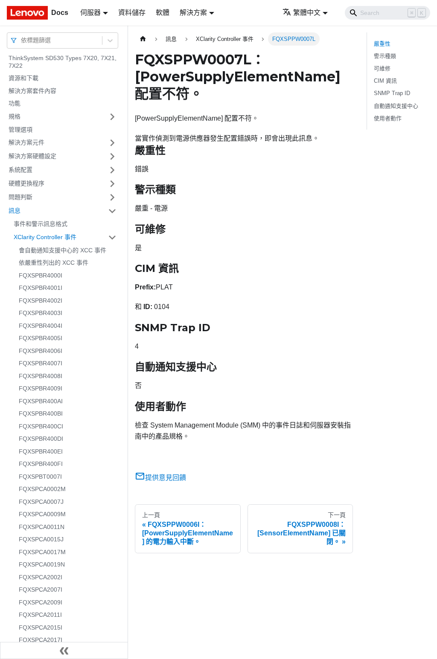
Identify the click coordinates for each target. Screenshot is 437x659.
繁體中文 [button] (306, 12)
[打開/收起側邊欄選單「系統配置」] (112, 170)
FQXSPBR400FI (41, 463)
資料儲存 (132, 12)
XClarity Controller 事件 (45, 237)
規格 (14, 116)
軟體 (162, 12)
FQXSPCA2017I (40, 639)
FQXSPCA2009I (40, 602)
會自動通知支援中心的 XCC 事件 (62, 250)
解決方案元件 (26, 142)
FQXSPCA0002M (42, 489)
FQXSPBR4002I (40, 300)
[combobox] (22, 40)
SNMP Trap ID (392, 93)
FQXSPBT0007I (40, 476)
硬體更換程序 (26, 183)
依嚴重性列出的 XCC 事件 (53, 262)
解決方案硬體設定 (32, 156)
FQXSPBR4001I (40, 287)
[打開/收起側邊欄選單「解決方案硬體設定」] (112, 156)
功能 (14, 103)
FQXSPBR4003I (40, 312)
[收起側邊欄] (64, 650)
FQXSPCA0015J (41, 539)
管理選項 (20, 129)
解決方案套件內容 (32, 90)
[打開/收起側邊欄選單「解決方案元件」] (112, 143)
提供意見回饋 (165, 477)
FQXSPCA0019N (42, 564)
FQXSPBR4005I (40, 338)
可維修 (382, 68)
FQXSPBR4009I (40, 388)
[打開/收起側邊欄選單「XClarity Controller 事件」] (112, 237)
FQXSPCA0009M (42, 514)
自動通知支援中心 (396, 106)
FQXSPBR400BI (41, 413)
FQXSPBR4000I (40, 275)
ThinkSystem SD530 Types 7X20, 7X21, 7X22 (63, 62)
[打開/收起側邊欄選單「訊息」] (112, 211)
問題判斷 (20, 197)
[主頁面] (143, 39)
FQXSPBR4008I (40, 376)
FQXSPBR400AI (41, 401)
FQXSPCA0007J (41, 501)
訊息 (14, 210)
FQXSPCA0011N (41, 526)
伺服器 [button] (90, 12)
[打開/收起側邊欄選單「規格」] (112, 117)
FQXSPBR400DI (41, 438)
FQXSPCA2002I (40, 577)
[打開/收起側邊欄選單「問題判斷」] (112, 197)
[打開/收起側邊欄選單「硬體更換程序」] (112, 184)
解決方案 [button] (193, 12)
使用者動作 (388, 118)
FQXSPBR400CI (41, 426)
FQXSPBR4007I (40, 363)
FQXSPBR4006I (40, 350)
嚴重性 (382, 43)
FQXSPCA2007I (40, 589)
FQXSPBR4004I (40, 325)
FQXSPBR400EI (41, 451)
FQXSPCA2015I (40, 627)
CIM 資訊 (385, 81)
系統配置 (20, 169)
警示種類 (385, 56)
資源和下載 (23, 78)
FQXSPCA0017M (42, 552)
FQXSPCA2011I (40, 614)
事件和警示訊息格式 (40, 223)
